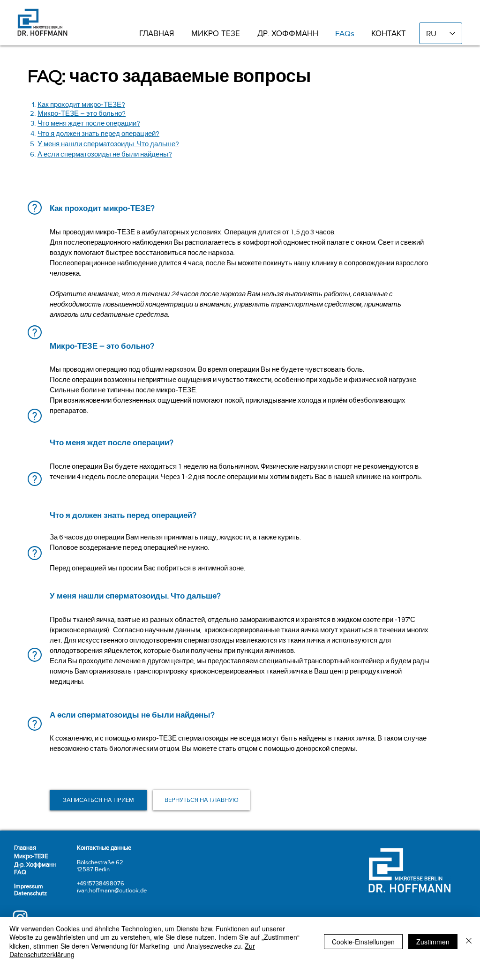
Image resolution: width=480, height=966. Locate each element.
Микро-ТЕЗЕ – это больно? (82, 113)
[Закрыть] (468, 941)
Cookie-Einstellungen (363, 941)
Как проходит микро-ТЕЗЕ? (81, 104)
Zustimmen (433, 941)
